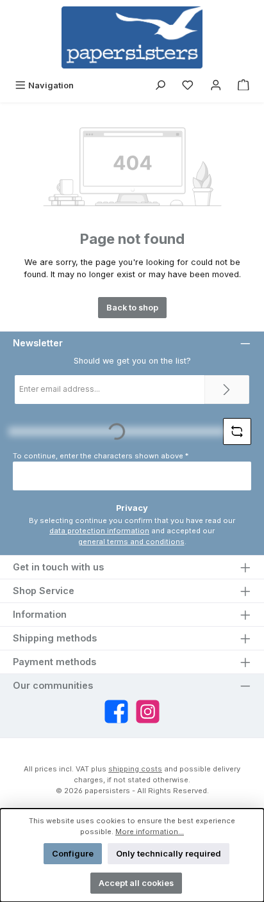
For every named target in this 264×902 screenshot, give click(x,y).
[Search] (160, 85)
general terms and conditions (131, 541)
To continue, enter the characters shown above (100, 455)
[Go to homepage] (132, 37)
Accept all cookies (136, 883)
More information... (149, 831)
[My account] (216, 85)
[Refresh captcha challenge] (237, 431)
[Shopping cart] (243, 85)
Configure (73, 853)
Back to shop (132, 307)
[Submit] (226, 389)
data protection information (99, 530)
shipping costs (135, 768)
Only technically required (168, 853)
